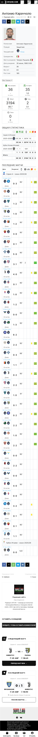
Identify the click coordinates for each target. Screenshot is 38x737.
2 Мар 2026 (6, 279)
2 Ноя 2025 (6, 440)
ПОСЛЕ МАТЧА (18, 700)
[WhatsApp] (13, 22)
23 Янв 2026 (7, 329)
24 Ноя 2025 (7, 420)
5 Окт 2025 (6, 480)
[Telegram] (18, 22)
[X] (9, 22)
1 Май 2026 (6, 198)
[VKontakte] (21, 718)
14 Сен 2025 (7, 511)
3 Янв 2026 (6, 359)
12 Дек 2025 (7, 390)
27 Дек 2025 (7, 370)
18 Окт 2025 (7, 470)
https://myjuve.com (19, 600)
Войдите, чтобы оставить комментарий (19, 625)
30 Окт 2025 (7, 450)
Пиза (22, 52)
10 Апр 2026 (7, 228)
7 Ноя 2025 (6, 430)
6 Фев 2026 (6, 309)
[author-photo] (19, 594)
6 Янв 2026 (6, 349)
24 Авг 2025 (7, 531)
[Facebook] (4, 22)
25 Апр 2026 (7, 208)
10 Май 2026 (7, 188)
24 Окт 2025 (7, 460)
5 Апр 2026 (6, 239)
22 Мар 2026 (7, 249)
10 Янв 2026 (7, 339)
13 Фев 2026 (7, 299)
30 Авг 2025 (7, 521)
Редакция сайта (9, 17)
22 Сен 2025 (7, 500)
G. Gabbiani (5, 577)
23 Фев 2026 (7, 289)
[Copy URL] (27, 22)
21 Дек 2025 (7, 380)
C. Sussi (33, 577)
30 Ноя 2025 (7, 410)
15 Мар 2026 (7, 259)
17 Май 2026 (7, 178)
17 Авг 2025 (7, 547)
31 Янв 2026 (7, 319)
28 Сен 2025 (7, 490)
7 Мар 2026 (6, 269)
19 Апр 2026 (7, 218)
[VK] (23, 22)
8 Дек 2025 (6, 400)
